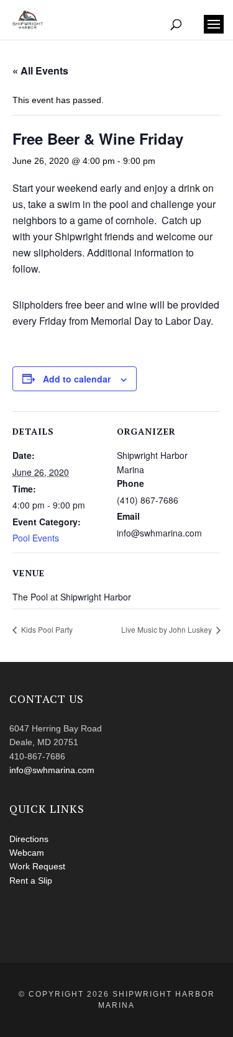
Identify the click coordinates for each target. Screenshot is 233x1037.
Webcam (26, 853)
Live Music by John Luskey (167, 629)
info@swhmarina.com (51, 770)
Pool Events (35, 538)
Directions (28, 839)
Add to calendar (77, 379)
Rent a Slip (30, 880)
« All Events (40, 70)
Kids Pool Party (46, 629)
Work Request (37, 866)
